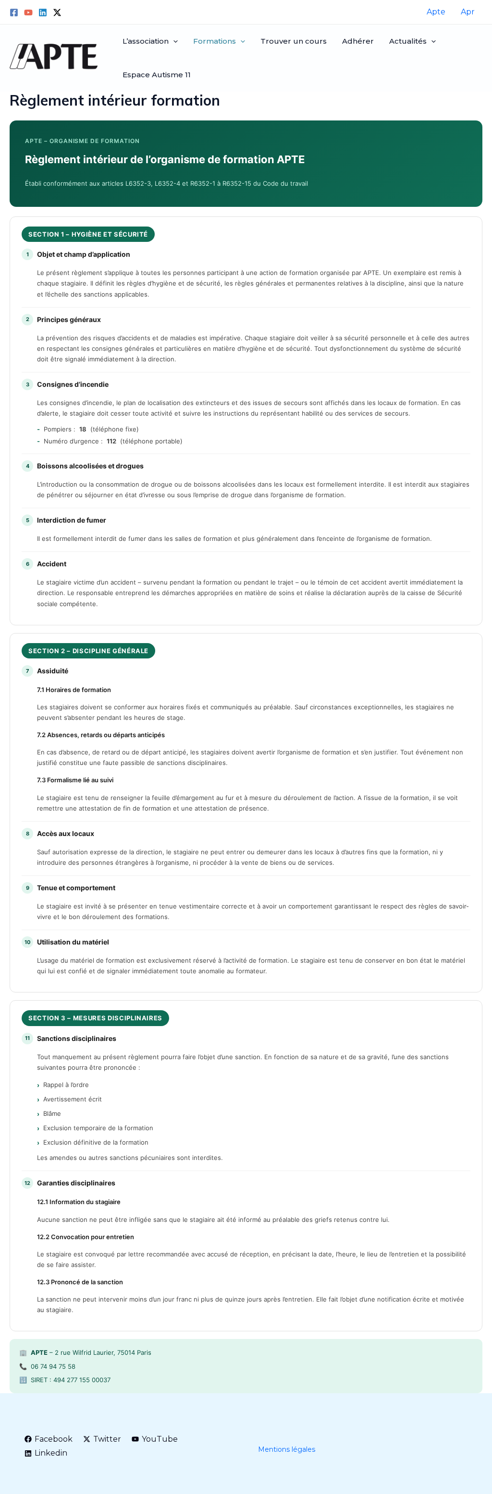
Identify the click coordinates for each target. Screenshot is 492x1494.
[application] (173, 41)
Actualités (408, 41)
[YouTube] (28, 12)
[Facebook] (14, 12)
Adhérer (358, 41)
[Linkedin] (42, 12)
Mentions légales (286, 1449)
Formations (214, 41)
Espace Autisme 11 (157, 74)
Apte (436, 11)
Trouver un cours (293, 41)
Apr (468, 11)
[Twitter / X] (57, 12)
